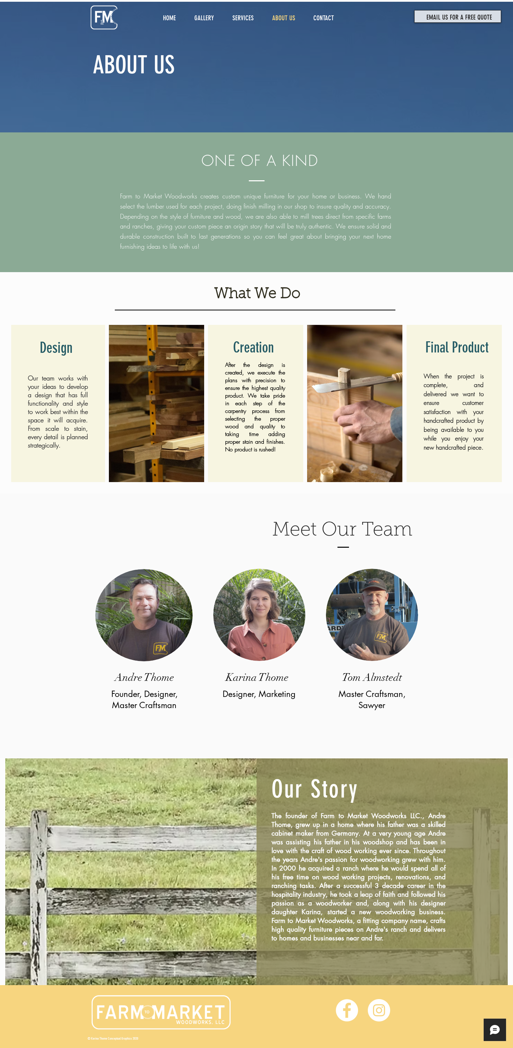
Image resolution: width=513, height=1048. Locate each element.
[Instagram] (379, 1010)
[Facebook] (347, 1010)
